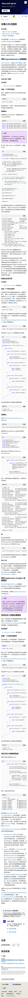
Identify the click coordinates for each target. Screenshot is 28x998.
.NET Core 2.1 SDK (9, 285)
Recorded (23, 860)
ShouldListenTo (8, 834)
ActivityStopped (18, 874)
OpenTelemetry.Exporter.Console (13, 418)
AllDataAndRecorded (11, 855)
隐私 (2, 993)
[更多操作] (25, 20)
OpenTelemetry (5, 63)
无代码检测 (23, 586)
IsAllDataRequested (11, 858)
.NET (7, 19)
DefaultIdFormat (11, 813)
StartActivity (8, 296)
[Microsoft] (14, 16)
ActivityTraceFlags (12, 860)
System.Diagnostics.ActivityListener (11, 623)
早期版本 (11, 991)
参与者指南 (17, 916)
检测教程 (12, 55)
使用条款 (18, 993)
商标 (2, 996)
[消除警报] (25, 2)
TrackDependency (7, 608)
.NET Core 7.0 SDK (9, 86)
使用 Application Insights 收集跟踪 (10, 33)
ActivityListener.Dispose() (8, 897)
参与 (20, 991)
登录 (26, 16)
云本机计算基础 (18, 63)
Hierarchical (7, 824)
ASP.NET (5, 584)
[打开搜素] (22, 16)
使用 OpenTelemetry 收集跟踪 (9, 32)
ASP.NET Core (13, 584)
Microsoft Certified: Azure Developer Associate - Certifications (13, 968)
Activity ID (6, 826)
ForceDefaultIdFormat (7, 815)
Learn (2, 19)
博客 (15, 991)
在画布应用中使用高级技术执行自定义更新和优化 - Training (13, 960)
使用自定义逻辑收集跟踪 (8, 35)
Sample (6, 849)
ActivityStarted (8, 874)
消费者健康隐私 (10, 993)
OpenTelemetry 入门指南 (8, 574)
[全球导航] (1, 16)
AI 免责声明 (4, 991)
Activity (13, 45)
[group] (14, 126)
